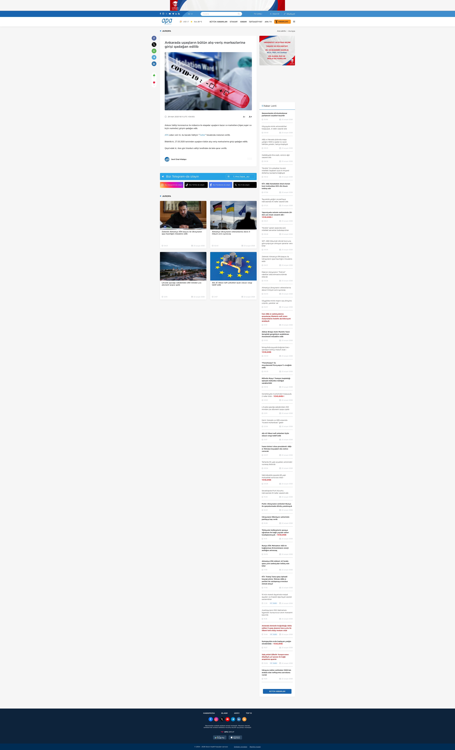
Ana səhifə (281, 31)
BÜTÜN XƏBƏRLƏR (218, 22)
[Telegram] (173, 14)
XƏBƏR (243, 22)
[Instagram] (163, 14)
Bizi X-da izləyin (243, 185)
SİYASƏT (234, 22)
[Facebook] (160, 14)
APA (166, 135)
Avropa (291, 31)
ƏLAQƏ (224, 713)
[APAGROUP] (227, 731)
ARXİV (237, 713)
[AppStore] (235, 737)
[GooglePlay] (220, 737)
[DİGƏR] (293, 22)
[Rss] (179, 14)
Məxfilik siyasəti (255, 747)
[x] (222, 719)
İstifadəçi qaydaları (240, 747)
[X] (166, 14)
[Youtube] (170, 14)
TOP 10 (249, 713)
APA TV (268, 22)
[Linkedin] (176, 14)
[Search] (239, 14)
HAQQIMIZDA (209, 713)
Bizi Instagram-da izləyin (173, 185)
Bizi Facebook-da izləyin (221, 185)
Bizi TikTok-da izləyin (196, 185)
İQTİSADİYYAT (255, 22)
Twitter (202, 135)
